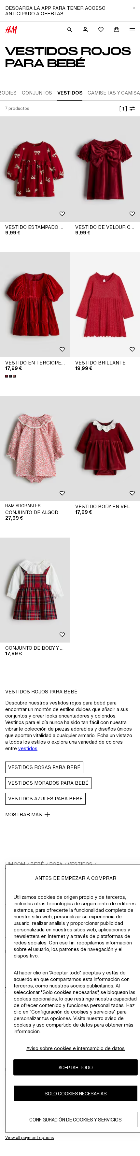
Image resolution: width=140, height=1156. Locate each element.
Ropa (56, 864)
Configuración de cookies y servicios (75, 1119)
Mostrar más (23, 814)
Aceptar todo (76, 1067)
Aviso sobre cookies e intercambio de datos (75, 1048)
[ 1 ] (123, 108)
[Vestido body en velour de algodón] (105, 448)
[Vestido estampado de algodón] (35, 169)
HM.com (15, 864)
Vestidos (80, 864)
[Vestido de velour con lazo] (105, 169)
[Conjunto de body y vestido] (35, 590)
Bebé (37, 864)
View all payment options (29, 1137)
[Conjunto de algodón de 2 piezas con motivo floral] (35, 448)
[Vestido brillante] (105, 305)
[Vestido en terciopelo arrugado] (35, 305)
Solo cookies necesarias (76, 1093)
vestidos (27, 748)
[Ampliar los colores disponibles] (11, 376)
